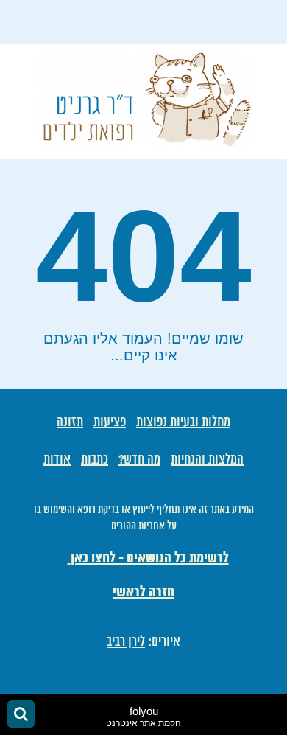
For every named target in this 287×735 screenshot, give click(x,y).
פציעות (109, 422)
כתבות (94, 460)
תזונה (70, 422)
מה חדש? (139, 460)
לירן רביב (126, 642)
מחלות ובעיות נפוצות (183, 422)
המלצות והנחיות (207, 460)
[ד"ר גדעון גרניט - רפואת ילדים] (143, 142)
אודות (57, 460)
